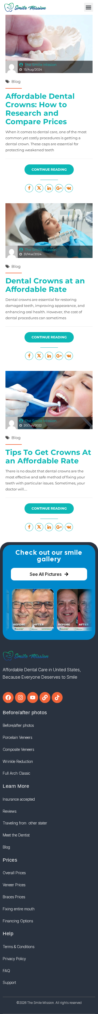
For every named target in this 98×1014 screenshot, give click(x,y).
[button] (88, 7)
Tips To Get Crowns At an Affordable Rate (48, 456)
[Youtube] (32, 697)
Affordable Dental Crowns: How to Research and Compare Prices (40, 109)
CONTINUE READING (49, 169)
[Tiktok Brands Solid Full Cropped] (57, 697)
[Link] (44, 697)
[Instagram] (20, 697)
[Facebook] (8, 697)
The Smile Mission (41, 64)
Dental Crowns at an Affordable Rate (45, 285)
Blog (16, 81)
